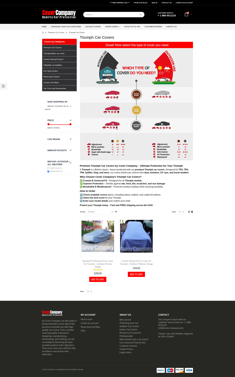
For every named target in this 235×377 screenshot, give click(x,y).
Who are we (125, 320)
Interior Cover (56, 168)
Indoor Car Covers (128, 329)
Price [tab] (50, 120)
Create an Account (184, 3)
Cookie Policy (126, 349)
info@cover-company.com (170, 328)
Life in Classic (167, 336)
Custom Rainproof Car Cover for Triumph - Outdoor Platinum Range (136, 262)
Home (44, 27)
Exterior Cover (56, 171)
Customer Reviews (153, 27)
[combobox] (113, 14)
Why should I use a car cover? (134, 339)
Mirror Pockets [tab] (57, 150)
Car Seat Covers (93, 27)
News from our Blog (90, 327)
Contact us (171, 27)
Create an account (89, 323)
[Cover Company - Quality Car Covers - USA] (59, 14)
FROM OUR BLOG (141, 3)
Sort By (82, 212)
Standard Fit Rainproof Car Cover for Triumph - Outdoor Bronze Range (97, 264)
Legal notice (125, 352)
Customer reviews (128, 346)
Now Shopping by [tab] (57, 102)
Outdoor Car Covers (129, 326)
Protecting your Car (129, 323)
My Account (86, 319)
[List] (192, 212)
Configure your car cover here (66, 27)
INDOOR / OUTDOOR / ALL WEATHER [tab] (58, 163)
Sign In (154, 3)
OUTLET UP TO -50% (132, 27)
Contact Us (167, 3)
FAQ (83, 331)
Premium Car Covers (56, 32)
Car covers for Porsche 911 (133, 342)
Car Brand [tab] (53, 139)
